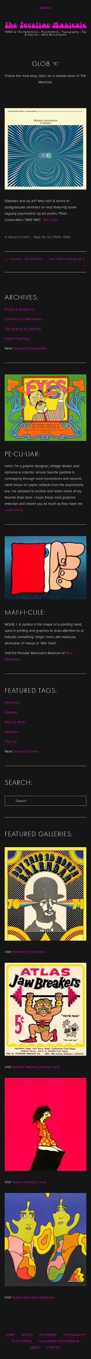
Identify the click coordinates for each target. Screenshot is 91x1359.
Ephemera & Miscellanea (24, 318)
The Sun (11, 741)
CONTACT (54, 1347)
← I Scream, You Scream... (24, 258)
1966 (66, 236)
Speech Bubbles (26, 751)
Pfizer (57, 236)
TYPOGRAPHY (74, 1334)
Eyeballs (11, 712)
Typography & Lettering (23, 328)
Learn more (14, 509)
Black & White (15, 721)
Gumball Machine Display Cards (36, 1066)
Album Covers (19, 236)
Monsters (12, 731)
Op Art (46, 236)
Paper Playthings (17, 338)
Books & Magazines (20, 309)
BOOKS (27, 1334)
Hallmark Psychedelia (29, 348)
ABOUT (35, 1347)
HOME (10, 1334)
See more (50, 219)
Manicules (12, 702)
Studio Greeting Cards (29, 1181)
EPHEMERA (48, 1334)
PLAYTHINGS (22, 1341)
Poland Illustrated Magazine (33, 1297)
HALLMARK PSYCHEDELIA (58, 1341)
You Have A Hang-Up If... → (67, 261)
